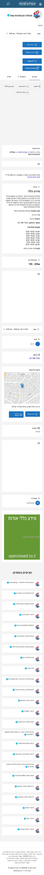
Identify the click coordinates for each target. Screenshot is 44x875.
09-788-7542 (34, 358)
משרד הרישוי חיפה (8, 854)
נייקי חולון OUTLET (29, 856)
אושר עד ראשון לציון (29, 860)
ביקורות (21, 77)
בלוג (36, 852)
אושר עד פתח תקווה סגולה (29, 858)
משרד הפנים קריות (13, 858)
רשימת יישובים (20, 852)
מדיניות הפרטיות (8, 852)
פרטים (34, 77)
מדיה (9, 77)
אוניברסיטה (22, 152)
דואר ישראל (32, 854)
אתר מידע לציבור (33, 177)
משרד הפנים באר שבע (22, 863)
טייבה (32, 152)
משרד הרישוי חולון (21, 854)
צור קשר (39, 854)
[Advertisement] (22, 119)
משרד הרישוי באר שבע (15, 860)
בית (38, 152)
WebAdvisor (17, 871)
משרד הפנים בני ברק (15, 856)
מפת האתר (30, 852)
